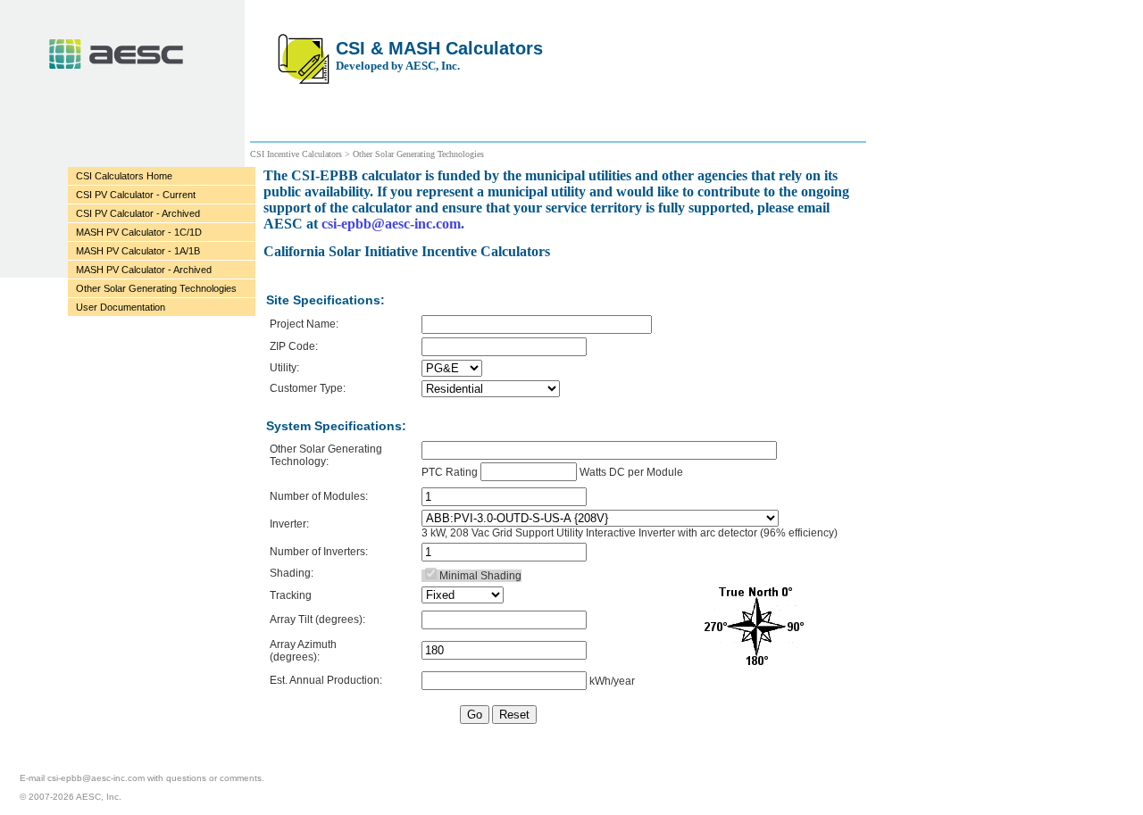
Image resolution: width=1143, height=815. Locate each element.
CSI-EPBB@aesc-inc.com (96, 778)
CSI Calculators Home (124, 175)
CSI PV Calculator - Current (136, 194)
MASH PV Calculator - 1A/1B (138, 250)
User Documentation (120, 307)
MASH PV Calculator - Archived (144, 269)
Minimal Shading (480, 576)
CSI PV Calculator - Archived (138, 213)
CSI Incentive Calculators (297, 154)
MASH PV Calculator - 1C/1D (139, 232)
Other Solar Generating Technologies (156, 288)
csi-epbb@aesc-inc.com (391, 223)
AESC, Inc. (116, 54)
